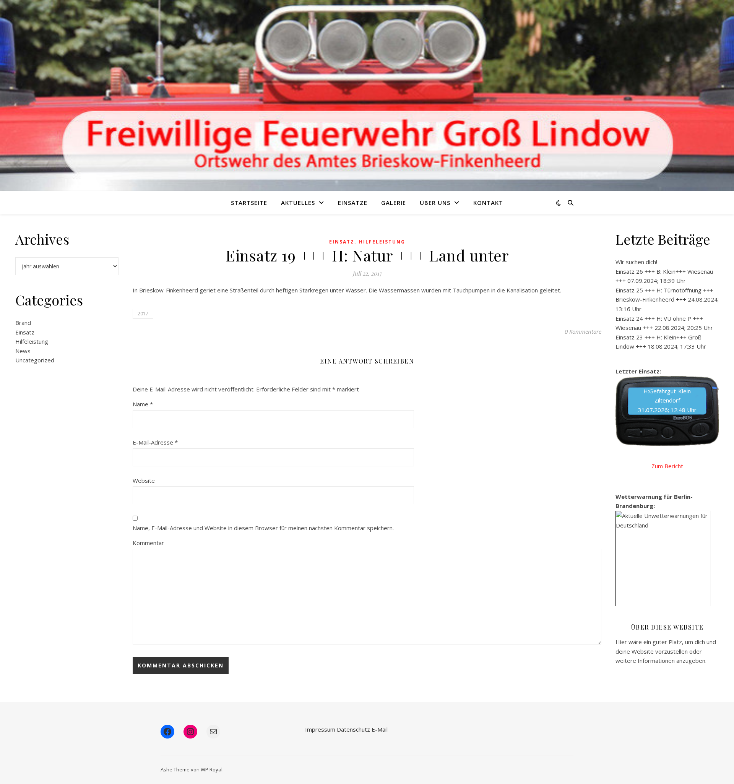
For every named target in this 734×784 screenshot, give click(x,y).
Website (144, 480)
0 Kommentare (583, 331)
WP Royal (211, 769)
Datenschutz (353, 729)
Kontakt (488, 202)
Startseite (249, 202)
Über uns (435, 202)
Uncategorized (34, 360)
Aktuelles (298, 202)
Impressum (320, 729)
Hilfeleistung (31, 341)
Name (143, 404)
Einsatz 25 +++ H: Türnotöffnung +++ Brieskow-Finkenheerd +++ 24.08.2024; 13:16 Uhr (667, 299)
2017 (143, 313)
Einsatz (24, 332)
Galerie (393, 202)
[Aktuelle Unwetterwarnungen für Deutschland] (663, 520)
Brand (23, 322)
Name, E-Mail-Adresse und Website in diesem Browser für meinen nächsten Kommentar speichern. (263, 528)
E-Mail (380, 729)
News (23, 351)
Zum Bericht (667, 466)
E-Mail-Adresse (155, 442)
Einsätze (352, 202)
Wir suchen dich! (636, 262)
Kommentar (148, 543)
